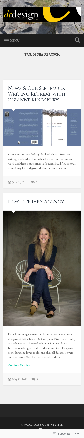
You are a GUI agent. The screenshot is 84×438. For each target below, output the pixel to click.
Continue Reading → (21, 365)
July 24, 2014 (19, 182)
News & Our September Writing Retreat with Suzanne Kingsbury (36, 94)
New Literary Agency (36, 202)
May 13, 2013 (20, 379)
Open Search (76, 40)
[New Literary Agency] (42, 268)
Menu (15, 40)
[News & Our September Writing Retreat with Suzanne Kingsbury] (42, 127)
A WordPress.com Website (42, 424)
